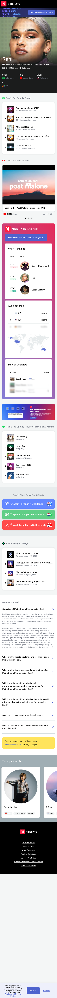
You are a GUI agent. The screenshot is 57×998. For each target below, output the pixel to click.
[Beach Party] (10, 438)
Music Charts (28, 846)
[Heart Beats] (10, 447)
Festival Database (29, 854)
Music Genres (29, 842)
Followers (46, 372)
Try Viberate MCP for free (41, 12)
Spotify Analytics (28, 858)
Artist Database (28, 850)
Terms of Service (28, 865)
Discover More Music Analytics (25, 237)
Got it (33, 990)
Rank (12, 256)
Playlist (13, 372)
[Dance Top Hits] (10, 457)
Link (30, 379)
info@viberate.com (13, 745)
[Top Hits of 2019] (10, 466)
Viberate (10, 3)
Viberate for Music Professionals (28, 862)
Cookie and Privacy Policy (13, 995)
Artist (22, 256)
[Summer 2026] (10, 475)
